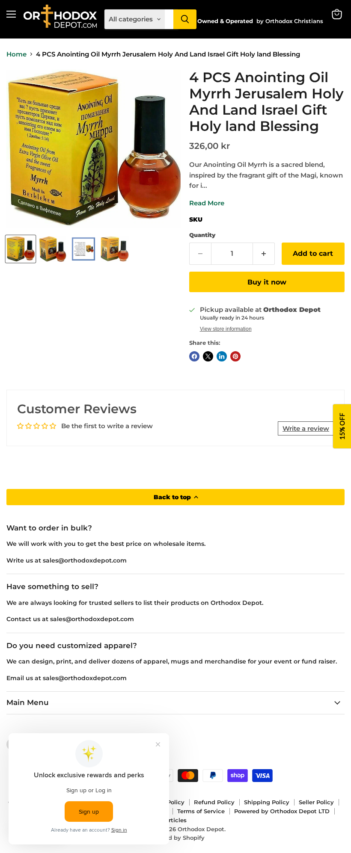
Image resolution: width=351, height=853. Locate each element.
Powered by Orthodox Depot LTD (282, 811)
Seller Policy (316, 802)
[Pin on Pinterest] (235, 356)
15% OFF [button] (342, 426)
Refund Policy (214, 802)
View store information (226, 329)
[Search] (184, 19)
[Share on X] (208, 356)
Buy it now (266, 282)
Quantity (202, 235)
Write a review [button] (306, 428)
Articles (175, 820)
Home (16, 54)
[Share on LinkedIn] (222, 356)
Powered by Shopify (176, 837)
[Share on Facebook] (194, 356)
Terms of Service (201, 811)
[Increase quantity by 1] (264, 254)
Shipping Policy (266, 802)
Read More (206, 203)
